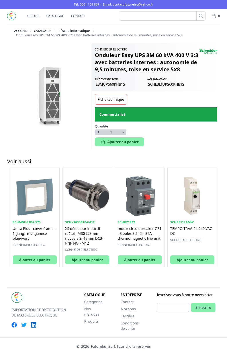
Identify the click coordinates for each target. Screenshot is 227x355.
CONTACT (78, 16)
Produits (91, 321)
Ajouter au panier (123, 141)
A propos (128, 309)
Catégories (93, 301)
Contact (127, 301)
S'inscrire (203, 307)
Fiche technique (111, 99)
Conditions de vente (130, 326)
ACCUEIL (33, 16)
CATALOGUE (55, 16)
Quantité (101, 126)
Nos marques (91, 312)
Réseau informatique (74, 31)
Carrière (127, 316)
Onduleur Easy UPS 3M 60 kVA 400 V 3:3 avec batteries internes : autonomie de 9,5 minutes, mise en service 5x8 (99, 35)
